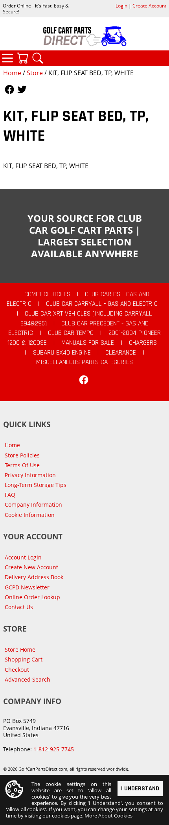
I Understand (140, 788)
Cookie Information (30, 514)
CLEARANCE (120, 352)
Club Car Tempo (71, 333)
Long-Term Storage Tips (35, 485)
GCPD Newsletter (27, 587)
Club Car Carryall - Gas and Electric (102, 303)
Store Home (20, 649)
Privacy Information (30, 475)
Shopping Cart (23, 659)
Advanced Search (27, 679)
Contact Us (19, 607)
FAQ (10, 494)
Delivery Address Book (34, 577)
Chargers (143, 342)
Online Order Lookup (32, 597)
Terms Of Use (22, 465)
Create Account (149, 5)
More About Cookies (108, 815)
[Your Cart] (22, 57)
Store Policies (22, 455)
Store (35, 73)
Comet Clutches (47, 294)
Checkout (17, 669)
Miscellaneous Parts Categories (84, 362)
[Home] (84, 36)
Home (12, 73)
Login (121, 5)
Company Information (33, 504)
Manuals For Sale (87, 342)
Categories (7, 57)
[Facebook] (83, 379)
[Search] (37, 57)
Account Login (23, 557)
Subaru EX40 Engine (62, 352)
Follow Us (9, 89)
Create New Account (31, 567)
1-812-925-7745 (53, 749)
